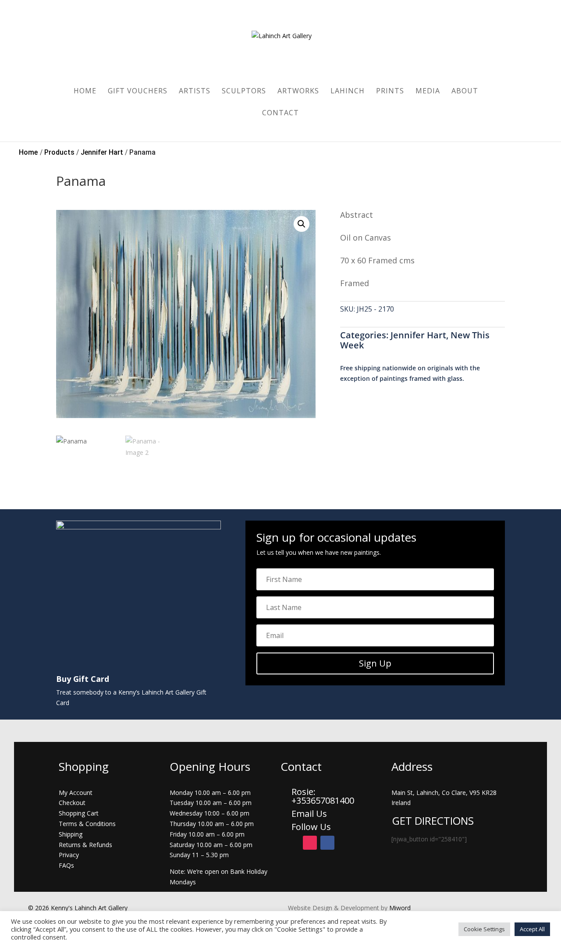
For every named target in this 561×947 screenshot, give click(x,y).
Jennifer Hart (418, 335)
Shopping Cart (79, 813)
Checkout (72, 802)
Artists (194, 92)
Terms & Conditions (87, 823)
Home (85, 92)
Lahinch (347, 92)
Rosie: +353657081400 (323, 796)
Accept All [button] (532, 929)
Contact (280, 113)
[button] (301, 224)
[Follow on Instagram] (310, 843)
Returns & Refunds (85, 845)
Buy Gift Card (82, 679)
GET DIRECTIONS (433, 820)
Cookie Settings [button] (484, 929)
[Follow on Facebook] (327, 843)
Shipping (70, 834)
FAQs (66, 865)
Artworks (298, 92)
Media (427, 92)
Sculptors (244, 92)
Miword (399, 908)
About (464, 92)
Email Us (309, 813)
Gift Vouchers (137, 92)
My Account (75, 792)
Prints (390, 92)
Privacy (69, 855)
